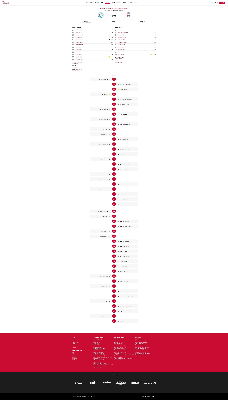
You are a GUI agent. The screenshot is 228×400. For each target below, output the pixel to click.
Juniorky (74, 356)
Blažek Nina (120, 30)
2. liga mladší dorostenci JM (98, 352)
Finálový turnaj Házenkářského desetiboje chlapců (103, 364)
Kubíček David (75, 70)
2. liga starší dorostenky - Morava (120, 347)
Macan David (83, 22)
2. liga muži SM (96, 345)
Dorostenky (74, 358)
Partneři (74, 343)
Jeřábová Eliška (121, 34)
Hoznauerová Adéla (80, 52)
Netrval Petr (75, 63)
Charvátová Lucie (79, 56)
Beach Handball (76, 342)
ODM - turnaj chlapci (97, 367)
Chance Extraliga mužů (97, 339)
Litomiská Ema (121, 52)
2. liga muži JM (96, 344)
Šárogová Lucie (79, 32)
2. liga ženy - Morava (118, 343)
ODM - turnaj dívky (117, 359)
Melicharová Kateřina (122, 42)
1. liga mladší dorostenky (119, 348)
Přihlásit (222, 2)
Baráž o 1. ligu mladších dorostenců (100, 363)
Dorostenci (74, 357)
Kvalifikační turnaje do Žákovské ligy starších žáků (102, 357)
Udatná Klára (78, 47)
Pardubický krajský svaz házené (141, 348)
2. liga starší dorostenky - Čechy (120, 345)
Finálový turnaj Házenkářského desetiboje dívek (123, 358)
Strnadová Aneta (79, 34)
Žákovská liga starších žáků (98, 359)
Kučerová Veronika (122, 37)
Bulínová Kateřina (122, 39)
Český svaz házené (76, 345)
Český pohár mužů (97, 358)
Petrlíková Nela (121, 49)
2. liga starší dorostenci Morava (99, 349)
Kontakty (74, 347)
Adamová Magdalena (123, 32)
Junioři (73, 354)
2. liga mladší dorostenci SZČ (99, 355)
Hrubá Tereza (78, 54)
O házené (74, 339)
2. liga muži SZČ (96, 343)
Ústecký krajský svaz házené (140, 344)
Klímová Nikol (121, 47)
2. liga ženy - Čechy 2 (118, 350)
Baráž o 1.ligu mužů (97, 362)
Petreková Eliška (79, 59)
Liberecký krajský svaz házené (141, 345)
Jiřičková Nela (121, 54)
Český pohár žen (117, 353)
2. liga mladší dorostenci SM (98, 353)
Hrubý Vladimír (75, 67)
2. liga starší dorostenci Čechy (99, 348)
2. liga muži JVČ (96, 342)
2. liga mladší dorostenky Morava (120, 352)
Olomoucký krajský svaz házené (141, 352)
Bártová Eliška (79, 30)
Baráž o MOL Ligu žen (118, 357)
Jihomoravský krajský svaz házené (141, 350)
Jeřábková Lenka (79, 42)
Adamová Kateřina (119, 62)
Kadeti (73, 359)
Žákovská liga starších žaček (119, 355)
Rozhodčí (74, 344)
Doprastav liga (117, 339)
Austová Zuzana (79, 39)
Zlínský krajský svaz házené (140, 354)
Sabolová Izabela (79, 44)
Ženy (73, 353)
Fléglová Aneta (121, 44)
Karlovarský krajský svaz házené (141, 355)
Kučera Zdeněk (118, 58)
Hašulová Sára (79, 37)
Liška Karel (88, 22)
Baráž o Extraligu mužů (97, 360)
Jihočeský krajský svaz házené (141, 342)
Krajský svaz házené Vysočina (141, 349)
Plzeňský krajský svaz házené (140, 343)
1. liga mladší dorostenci (98, 350)
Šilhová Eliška (78, 49)
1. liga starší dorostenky (118, 344)
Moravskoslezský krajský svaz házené (142, 353)
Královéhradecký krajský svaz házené (142, 347)
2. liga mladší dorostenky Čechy (120, 349)
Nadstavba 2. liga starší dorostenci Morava (101, 365)
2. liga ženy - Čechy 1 (118, 342)
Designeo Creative (150, 396)
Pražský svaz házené (139, 339)
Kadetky (74, 361)
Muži (73, 352)
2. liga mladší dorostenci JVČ (99, 354)
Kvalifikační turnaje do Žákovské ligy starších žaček (124, 354)
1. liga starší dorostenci (97, 347)
